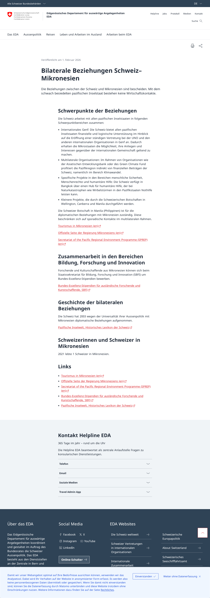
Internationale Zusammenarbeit (122, 563)
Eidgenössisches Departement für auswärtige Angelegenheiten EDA (86, 15)
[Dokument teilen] (200, 45)
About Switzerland (174, 548)
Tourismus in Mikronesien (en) (78, 226)
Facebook (69, 534)
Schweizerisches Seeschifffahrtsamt (174, 559)
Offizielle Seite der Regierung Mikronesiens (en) (89, 233)
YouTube (89, 541)
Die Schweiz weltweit (125, 534)
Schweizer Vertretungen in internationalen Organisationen (126, 548)
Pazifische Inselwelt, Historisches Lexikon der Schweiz (93, 327)
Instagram (70, 541)
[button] (13, 34)
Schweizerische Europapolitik (172, 536)
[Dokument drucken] (192, 45)
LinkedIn (68, 547)
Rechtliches (107, 590)
